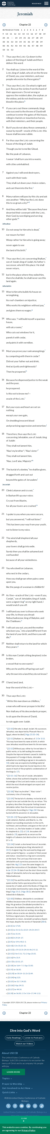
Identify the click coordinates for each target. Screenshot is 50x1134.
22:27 (10, 989)
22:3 (10, 930)
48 (37, 46)
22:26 (10, 880)
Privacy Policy (28, 1130)
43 (16, 46)
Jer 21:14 (16, 934)
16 (32, 34)
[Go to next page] (45, 25)
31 (8, 42)
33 (16, 42)
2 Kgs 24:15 (19, 985)
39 (41, 42)
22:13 (10, 748)
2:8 (27, 831)
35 (24, 42)
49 (41, 46)
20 (4, 38)
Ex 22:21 (24, 930)
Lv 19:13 (17, 950)
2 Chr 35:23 (18, 946)
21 (8, 38)
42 (12, 46)
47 (33, 46)
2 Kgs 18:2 (25, 891)
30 (4, 42)
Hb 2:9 (32, 950)
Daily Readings (13, 1037)
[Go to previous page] (4, 25)
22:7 (10, 934)
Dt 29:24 (16, 938)
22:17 (10, 961)
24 (20, 38)
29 (41, 38)
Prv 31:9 (16, 958)
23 (16, 38)
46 (29, 46)
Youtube (21, 1106)
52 (12, 50)
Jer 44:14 (17, 989)
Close (24, 1118)
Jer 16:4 (17, 965)
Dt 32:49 (29, 973)
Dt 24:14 (25, 950)
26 (29, 38)
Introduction (11, 30)
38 (37, 42)
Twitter (8, 1106)
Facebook (15, 1106)
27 (33, 38)
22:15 (10, 776)
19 (44, 34)
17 (36, 34)
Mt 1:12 (37, 993)
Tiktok (41, 1106)
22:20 (10, 817)
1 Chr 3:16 (26, 993)
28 (37, 38)
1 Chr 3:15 (40, 738)
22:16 (10, 958)
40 (4, 46)
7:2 (24, 954)
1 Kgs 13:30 (28, 965)
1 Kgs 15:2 (15, 891)
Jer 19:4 (16, 942)
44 (20, 46)
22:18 (10, 791)
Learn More (13, 1072)
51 (8, 50)
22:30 (10, 898)
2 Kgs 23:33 (30, 734)
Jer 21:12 (16, 930)
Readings (36, 3)
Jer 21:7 (17, 981)
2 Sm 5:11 (18, 954)
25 (24, 38)
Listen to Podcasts (34, 1037)
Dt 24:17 (35, 930)
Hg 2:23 (18, 864)
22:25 (10, 981)
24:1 (8, 850)
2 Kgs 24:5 (33, 810)
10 (7, 34)
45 (24, 46)
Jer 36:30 (17, 969)
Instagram (35, 1106)
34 (20, 42)
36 (29, 42)
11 (11, 34)
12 (15, 34)
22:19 (10, 798)
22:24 (10, 844)
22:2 (10, 926)
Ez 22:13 (16, 961)
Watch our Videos (24, 1043)
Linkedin (28, 1106)
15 (27, 34)
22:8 (10, 938)
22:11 (10, 738)
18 (40, 34)
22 (21, 831)
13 (19, 34)
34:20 (23, 981)
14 (23, 34)
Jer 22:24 (12, 870)
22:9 (10, 942)
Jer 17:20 (16, 926)
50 (4, 50)
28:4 (44, 922)
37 (33, 42)
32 (12, 42)
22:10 (10, 729)
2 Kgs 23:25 (31, 954)
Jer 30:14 (18, 973)
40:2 (22, 942)
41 (8, 46)
